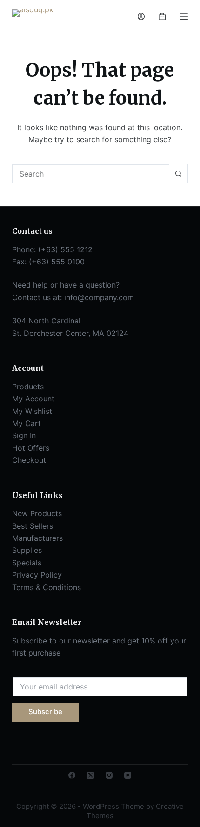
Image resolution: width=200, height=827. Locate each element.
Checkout (29, 460)
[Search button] (178, 173)
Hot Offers (30, 448)
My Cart (26, 423)
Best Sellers (32, 526)
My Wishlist (32, 411)
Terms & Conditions (46, 587)
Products (28, 386)
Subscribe (45, 711)
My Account (33, 398)
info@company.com (99, 297)
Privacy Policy (37, 574)
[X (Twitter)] (90, 775)
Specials (26, 562)
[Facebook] (71, 775)
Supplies (27, 550)
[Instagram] (109, 775)
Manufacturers (37, 538)
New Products (37, 513)
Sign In (24, 435)
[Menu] (184, 16)
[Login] (141, 16)
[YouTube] (127, 775)
